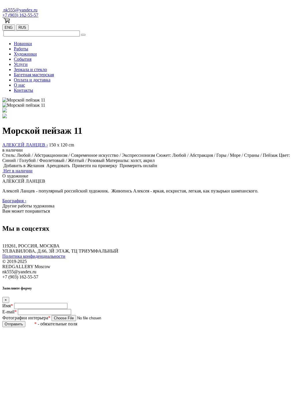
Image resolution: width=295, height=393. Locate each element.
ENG (9, 27)
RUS (22, 27)
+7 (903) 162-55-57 (20, 15)
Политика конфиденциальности (33, 256)
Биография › (14, 200)
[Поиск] (83, 35)
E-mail (9, 311)
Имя (7, 305)
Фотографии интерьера (26, 317)
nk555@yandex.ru (19, 9)
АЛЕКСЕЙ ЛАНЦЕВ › (25, 144)
